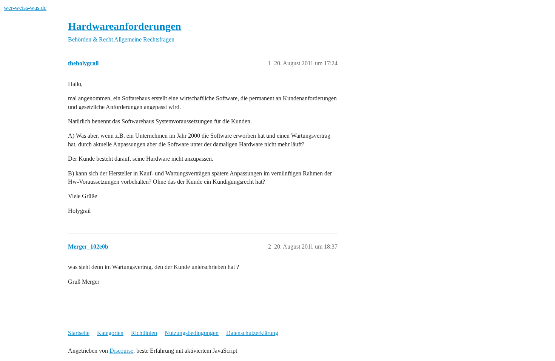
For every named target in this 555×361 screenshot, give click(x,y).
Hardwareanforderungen (124, 26)
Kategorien (110, 333)
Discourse (121, 350)
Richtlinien (144, 333)
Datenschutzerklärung (252, 333)
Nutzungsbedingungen (192, 333)
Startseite (78, 333)
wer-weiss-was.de (25, 8)
